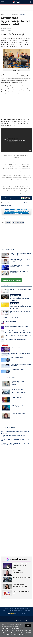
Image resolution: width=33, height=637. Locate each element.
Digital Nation (19, 620)
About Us (12, 608)
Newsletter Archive (18, 610)
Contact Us (6, 608)
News (8, 14)
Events (5, 344)
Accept (28, 625)
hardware (8, 222)
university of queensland (18, 222)
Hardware (22, 14)
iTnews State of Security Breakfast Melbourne (21, 365)
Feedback (5, 610)
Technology (15, 14)
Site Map (25, 610)
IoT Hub (26, 620)
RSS (29, 610)
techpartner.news (9, 620)
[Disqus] (16, 469)
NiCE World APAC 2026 (17, 358)
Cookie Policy (9, 634)
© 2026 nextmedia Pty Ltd (19, 613)
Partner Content (9, 285)
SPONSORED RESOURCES (10, 317)
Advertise (11, 610)
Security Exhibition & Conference (20, 354)
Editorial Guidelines (19, 608)
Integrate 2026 (15, 348)
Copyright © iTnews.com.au (7, 218)
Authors (27, 608)
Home (2, 14)
